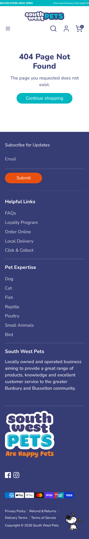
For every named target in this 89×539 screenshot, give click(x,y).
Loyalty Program (21, 222)
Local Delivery (19, 241)
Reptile (12, 307)
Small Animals (19, 325)
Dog (9, 279)
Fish (9, 297)
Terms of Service (43, 517)
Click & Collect (19, 250)
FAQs (10, 213)
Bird (9, 335)
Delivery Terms (16, 517)
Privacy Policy (15, 511)
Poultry (12, 316)
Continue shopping (44, 98)
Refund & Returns (42, 511)
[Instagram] (16, 475)
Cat (8, 288)
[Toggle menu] (8, 29)
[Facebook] (8, 475)
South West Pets (46, 525)
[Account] (66, 27)
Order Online (18, 232)
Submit (24, 178)
